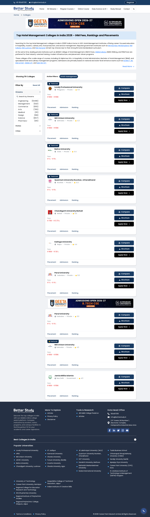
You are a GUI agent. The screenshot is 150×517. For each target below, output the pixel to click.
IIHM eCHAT (19, 63)
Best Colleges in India (24, 439)
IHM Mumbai (112, 46)
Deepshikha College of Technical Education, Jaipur (60, 482)
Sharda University (54, 457)
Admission (64, 107)
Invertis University (54, 463)
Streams (19, 92)
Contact (127, 9)
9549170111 (115, 414)
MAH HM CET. (42, 63)
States (18, 126)
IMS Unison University (64, 118)
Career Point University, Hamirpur (28, 484)
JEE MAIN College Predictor (89, 413)
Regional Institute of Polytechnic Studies (28, 497)
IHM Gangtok (40, 48)
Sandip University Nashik (119, 459)
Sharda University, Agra (56, 466)
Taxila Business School (118, 450)
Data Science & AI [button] (100, 9)
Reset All (36, 85)
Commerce (28, 106)
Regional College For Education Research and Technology (28, 488)
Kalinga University (63, 242)
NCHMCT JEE (128, 61)
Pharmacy (28, 121)
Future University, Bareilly (56, 460)
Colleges (27, 15)
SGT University (84, 459)
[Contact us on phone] (143, 510)
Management (28, 103)
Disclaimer (51, 419)
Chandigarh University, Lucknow (28, 466)
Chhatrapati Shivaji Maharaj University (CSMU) (120, 454)
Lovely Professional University (68, 87)
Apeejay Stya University (119, 462)
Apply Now (122, 100)
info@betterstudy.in (118, 417)
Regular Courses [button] (67, 9)
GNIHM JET (29, 63)
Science (28, 118)
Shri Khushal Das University (26, 493)
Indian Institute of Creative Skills (59, 487)
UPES (18, 453)
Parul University (61, 272)
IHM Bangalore (123, 46)
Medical (28, 112)
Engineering (28, 101)
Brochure (125, 94)
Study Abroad (115, 9)
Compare (125, 88)
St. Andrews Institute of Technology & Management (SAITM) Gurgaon (121, 473)
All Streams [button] (52, 9)
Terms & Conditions (23, 514)
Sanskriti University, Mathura (89, 462)
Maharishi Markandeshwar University (88, 466)
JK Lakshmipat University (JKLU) (91, 450)
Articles (50, 413)
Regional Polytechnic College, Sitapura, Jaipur (27, 503)
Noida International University (90, 471)
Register (130, 2)
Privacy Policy (52, 416)
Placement (51, 107)
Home (42, 9)
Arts (28, 109)
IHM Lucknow (27, 48)
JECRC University (22, 460)
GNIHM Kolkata (100, 52)
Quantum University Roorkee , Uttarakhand (74, 180)
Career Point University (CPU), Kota (121, 466)
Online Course (83, 9)
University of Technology (25, 481)
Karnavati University (54, 453)
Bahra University (62, 149)
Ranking (75, 107)
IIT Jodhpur (51, 450)
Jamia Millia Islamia (64, 375)
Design (28, 115)
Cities (17, 131)
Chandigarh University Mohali (68, 211)
